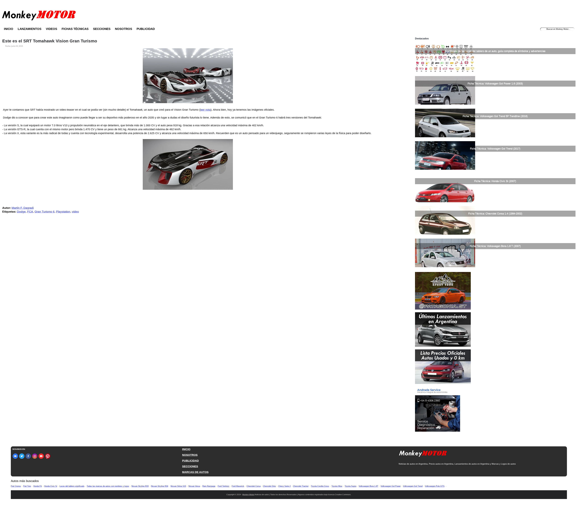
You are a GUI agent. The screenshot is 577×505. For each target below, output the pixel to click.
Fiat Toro (27, 486)
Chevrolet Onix (269, 486)
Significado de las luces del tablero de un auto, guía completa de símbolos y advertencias (495, 51)
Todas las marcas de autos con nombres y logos (108, 486)
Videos (51, 29)
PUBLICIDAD (190, 460)
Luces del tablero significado (72, 486)
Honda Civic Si (50, 486)
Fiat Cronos (16, 486)
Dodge (21, 211)
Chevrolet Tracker (300, 486)
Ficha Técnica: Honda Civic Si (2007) (495, 181)
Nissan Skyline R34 (159, 486)
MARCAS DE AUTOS (195, 472)
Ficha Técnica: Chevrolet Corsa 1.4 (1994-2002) (495, 213)
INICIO (186, 449)
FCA (30, 211)
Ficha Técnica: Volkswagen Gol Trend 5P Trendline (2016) (495, 116)
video (75, 211)
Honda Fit (37, 486)
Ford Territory (223, 486)
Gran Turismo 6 (45, 211)
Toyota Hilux (336, 486)
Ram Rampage (208, 486)
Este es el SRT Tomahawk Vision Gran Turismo (49, 41)
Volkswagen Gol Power (391, 486)
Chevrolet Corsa (254, 486)
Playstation (63, 211)
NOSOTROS (190, 454)
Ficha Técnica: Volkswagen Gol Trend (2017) (495, 148)
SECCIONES (190, 466)
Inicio (8, 29)
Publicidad (146, 29)
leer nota (205, 109)
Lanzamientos (29, 29)
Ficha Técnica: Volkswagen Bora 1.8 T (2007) (495, 246)
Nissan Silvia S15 (178, 486)
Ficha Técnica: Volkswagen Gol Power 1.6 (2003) (495, 83)
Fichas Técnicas (75, 29)
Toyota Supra (350, 486)
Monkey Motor (248, 495)
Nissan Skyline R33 (140, 486)
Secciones (101, 29)
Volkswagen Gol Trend (413, 486)
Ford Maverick (238, 486)
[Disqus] (188, 276)
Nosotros (123, 29)
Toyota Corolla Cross (320, 486)
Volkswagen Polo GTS (434, 486)
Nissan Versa (194, 486)
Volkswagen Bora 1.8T (368, 486)
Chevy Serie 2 (284, 486)
